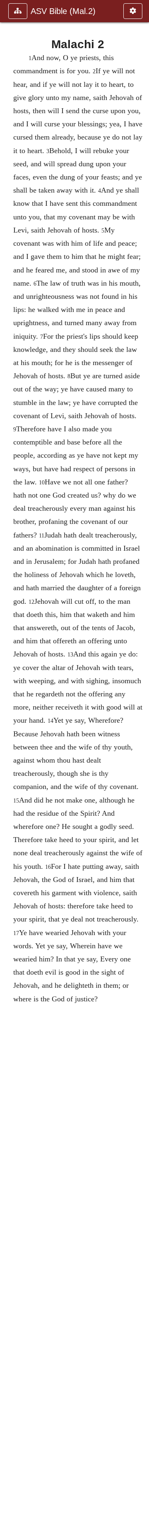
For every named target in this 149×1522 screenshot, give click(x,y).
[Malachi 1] (9, 761)
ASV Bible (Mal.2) (63, 11)
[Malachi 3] (139, 761)
